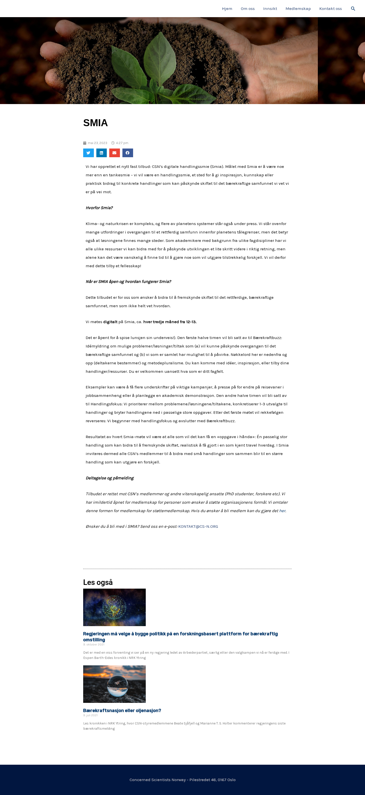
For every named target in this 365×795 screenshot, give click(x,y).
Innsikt (270, 8)
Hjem (227, 8)
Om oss (248, 8)
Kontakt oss (330, 8)
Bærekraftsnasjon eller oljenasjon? (122, 710)
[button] (353, 8)
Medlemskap (298, 8)
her (282, 510)
